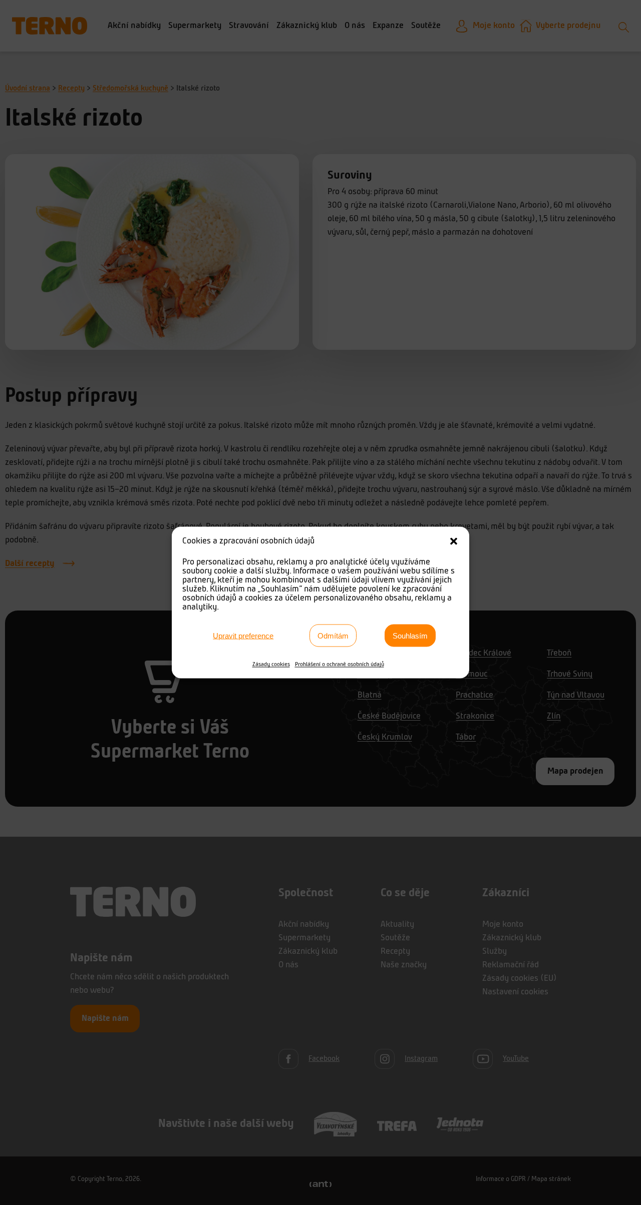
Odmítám (333, 635)
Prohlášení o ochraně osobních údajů (339, 665)
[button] (454, 541)
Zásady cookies (271, 665)
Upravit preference (243, 635)
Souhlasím (410, 635)
